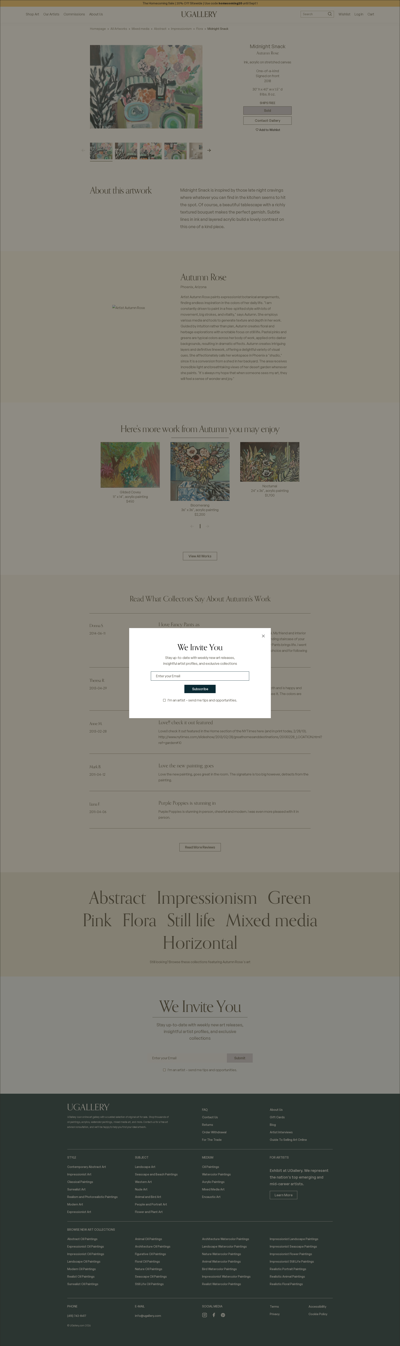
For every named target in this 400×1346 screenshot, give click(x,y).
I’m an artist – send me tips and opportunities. (202, 700)
